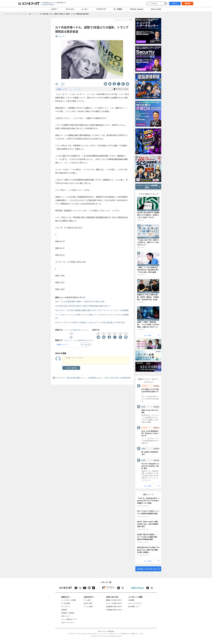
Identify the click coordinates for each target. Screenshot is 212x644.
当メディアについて (67, 622)
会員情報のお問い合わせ (114, 606)
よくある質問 (65, 603)
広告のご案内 (88, 603)
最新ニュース (62, 89)
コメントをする (71, 368)
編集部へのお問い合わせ (114, 600)
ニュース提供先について (69, 619)
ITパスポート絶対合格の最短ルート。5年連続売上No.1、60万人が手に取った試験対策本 (93, 377)
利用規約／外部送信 (67, 613)
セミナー (54, 9)
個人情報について (134, 606)
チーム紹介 (87, 600)
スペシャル (70, 9)
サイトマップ (65, 606)
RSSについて (65, 616)
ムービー (85, 9)
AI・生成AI (118, 9)
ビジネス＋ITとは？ (48, 5)
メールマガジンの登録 (68, 600)
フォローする (76, 89)
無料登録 (187, 3)
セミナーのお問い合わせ (114, 603)
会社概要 (131, 600)
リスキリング (101, 9)
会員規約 (64, 610)
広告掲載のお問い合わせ (114, 610)
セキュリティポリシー (135, 603)
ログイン (175, 4)
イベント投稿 (88, 606)
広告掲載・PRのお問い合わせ (147, 569)
